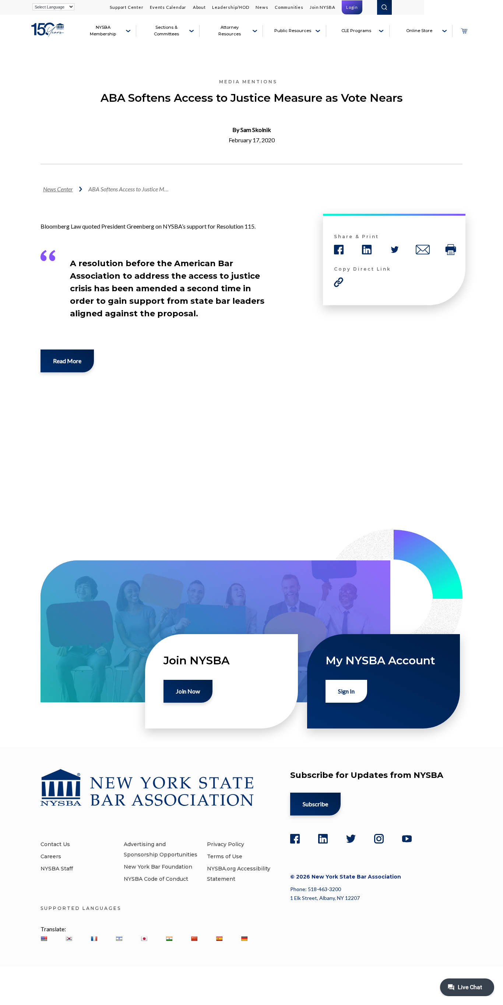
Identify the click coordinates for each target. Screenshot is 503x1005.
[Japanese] (144, 939)
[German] (244, 939)
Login (352, 7)
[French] (94, 939)
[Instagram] (379, 839)
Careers (51, 856)
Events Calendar (168, 7)
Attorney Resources (229, 30)
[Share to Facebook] (339, 249)
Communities (289, 7)
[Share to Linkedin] (367, 249)
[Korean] (69, 939)
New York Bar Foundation (158, 866)
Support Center (126, 7)
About (199, 7)
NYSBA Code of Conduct (156, 879)
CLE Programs (356, 30)
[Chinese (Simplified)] (194, 939)
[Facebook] (295, 839)
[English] (44, 939)
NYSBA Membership (103, 30)
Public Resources (292, 30)
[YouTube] (407, 839)
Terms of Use (224, 856)
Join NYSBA (322, 7)
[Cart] (464, 31)
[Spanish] (219, 939)
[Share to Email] (423, 249)
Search (384, 7)
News (262, 7)
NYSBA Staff (57, 868)
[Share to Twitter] (395, 249)
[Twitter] (351, 839)
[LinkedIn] (323, 839)
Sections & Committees (166, 30)
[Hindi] (169, 939)
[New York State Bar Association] (48, 34)
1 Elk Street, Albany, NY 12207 (325, 898)
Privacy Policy (225, 844)
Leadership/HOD (230, 7)
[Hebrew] (119, 939)
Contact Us (55, 844)
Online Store (419, 30)
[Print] (450, 249)
